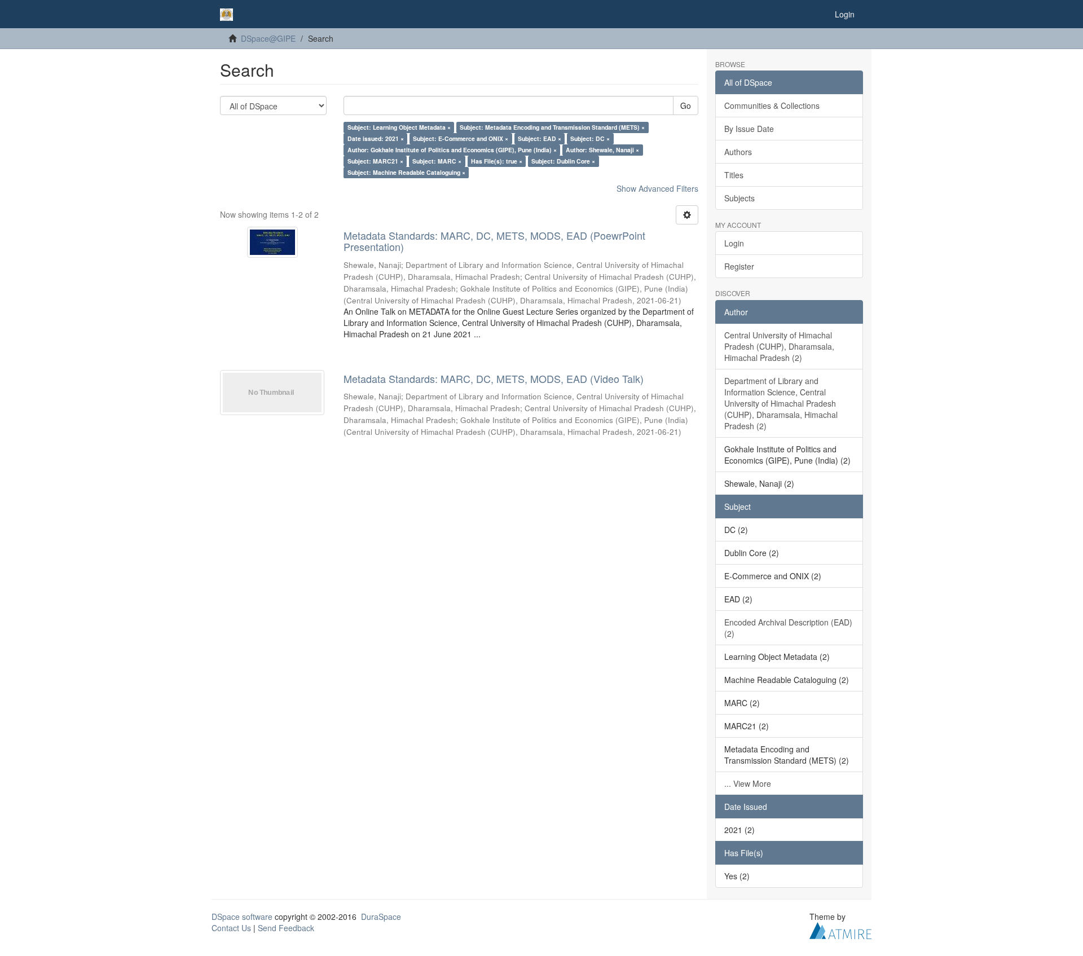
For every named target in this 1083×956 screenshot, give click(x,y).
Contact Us (231, 927)
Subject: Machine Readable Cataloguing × (406, 172)
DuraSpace (381, 916)
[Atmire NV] (840, 929)
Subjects (739, 198)
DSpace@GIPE (268, 38)
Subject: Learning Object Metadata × (399, 127)
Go (685, 105)
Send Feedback (286, 927)
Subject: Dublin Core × (563, 161)
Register (739, 266)
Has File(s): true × (496, 161)
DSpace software (242, 916)
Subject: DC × (590, 138)
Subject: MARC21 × (375, 161)
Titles (733, 174)
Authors (738, 151)
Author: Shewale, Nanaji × (602, 150)
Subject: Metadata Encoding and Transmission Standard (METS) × (552, 127)
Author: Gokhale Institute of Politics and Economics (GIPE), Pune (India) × (452, 150)
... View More (747, 783)
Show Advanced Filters (657, 188)
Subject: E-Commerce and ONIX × (460, 138)
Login (734, 243)
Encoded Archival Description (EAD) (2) (788, 627)
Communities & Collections (772, 105)
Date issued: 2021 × (375, 138)
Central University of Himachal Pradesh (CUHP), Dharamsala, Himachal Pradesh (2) (779, 346)
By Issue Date (749, 128)
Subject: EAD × (539, 138)
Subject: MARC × (436, 161)
